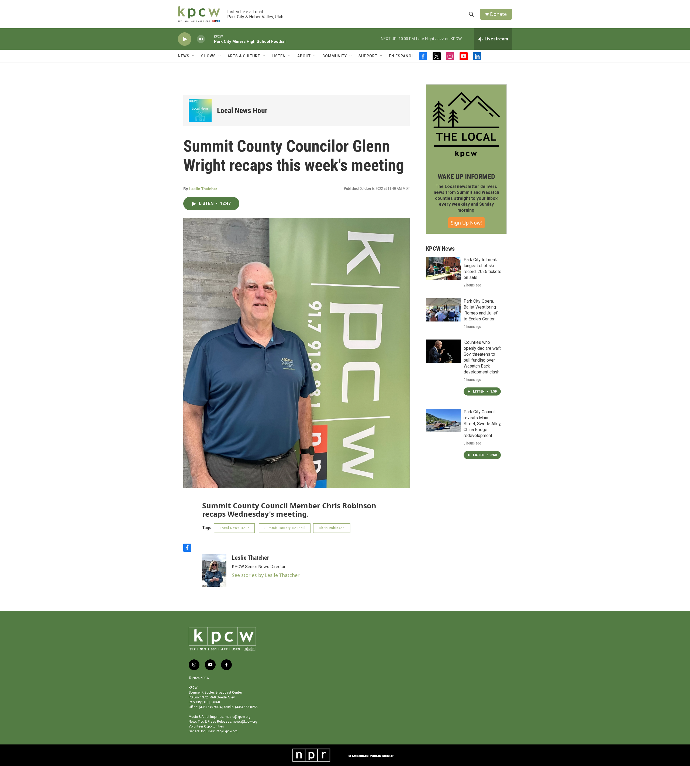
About (304, 56)
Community (334, 56)
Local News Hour (242, 110)
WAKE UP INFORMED (466, 177)
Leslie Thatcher (203, 188)
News (183, 56)
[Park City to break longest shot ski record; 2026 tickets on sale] (443, 268)
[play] (184, 39)
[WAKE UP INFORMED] (466, 125)
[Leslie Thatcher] (214, 570)
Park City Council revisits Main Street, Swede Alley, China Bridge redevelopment (482, 423)
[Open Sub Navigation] (193, 56)
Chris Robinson (332, 528)
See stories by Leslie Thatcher (265, 575)
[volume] (200, 39)
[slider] (209, 39)
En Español (401, 56)
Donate (498, 14)
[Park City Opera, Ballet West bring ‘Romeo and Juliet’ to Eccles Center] (443, 309)
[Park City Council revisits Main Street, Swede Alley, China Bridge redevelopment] (443, 420)
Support (367, 56)
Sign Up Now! (466, 222)
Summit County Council (284, 528)
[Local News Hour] (200, 110)
